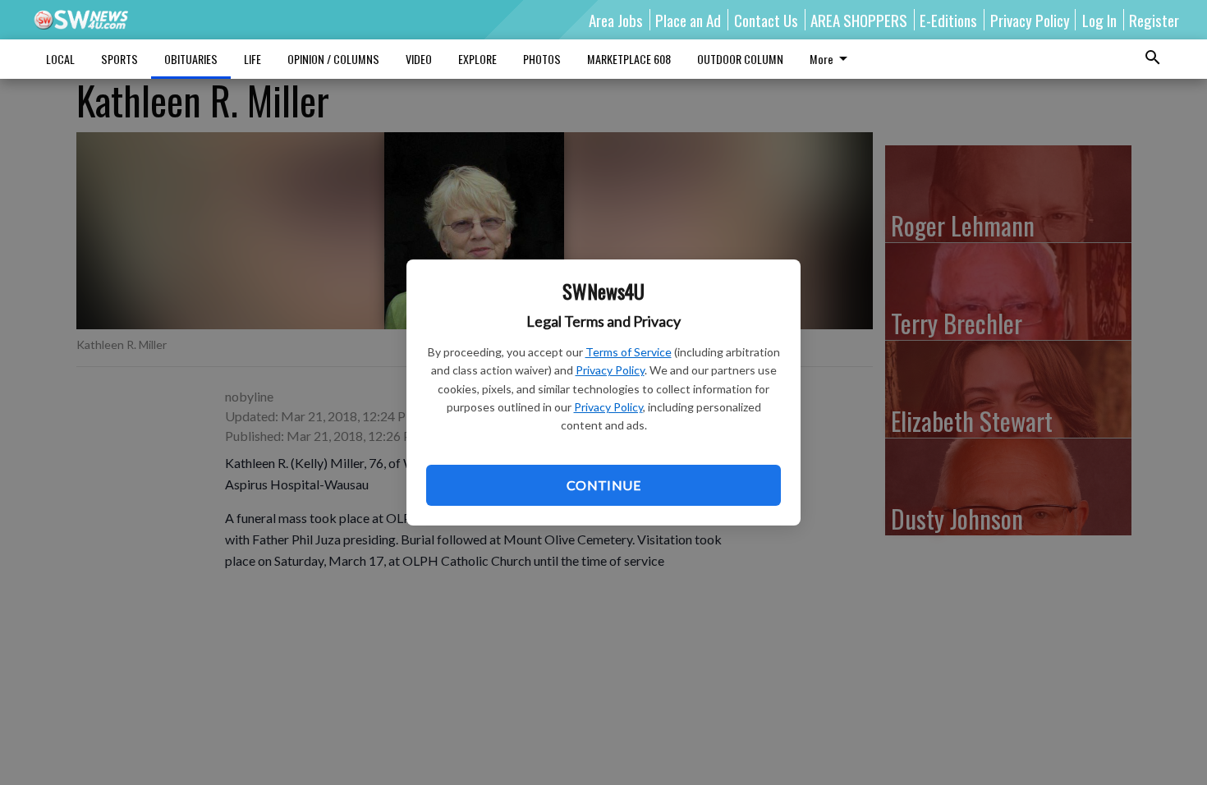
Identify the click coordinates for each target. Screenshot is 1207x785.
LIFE (252, 58)
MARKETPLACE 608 (629, 58)
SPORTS (119, 58)
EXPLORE (477, 58)
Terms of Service (628, 352)
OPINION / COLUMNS (333, 58)
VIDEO (419, 58)
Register (1154, 19)
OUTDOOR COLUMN (740, 58)
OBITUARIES (191, 58)
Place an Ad (688, 19)
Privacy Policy (610, 370)
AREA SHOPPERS (858, 19)
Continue (603, 485)
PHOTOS (542, 58)
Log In (1099, 19)
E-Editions (948, 19)
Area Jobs (616, 19)
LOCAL (60, 58)
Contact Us (766, 19)
